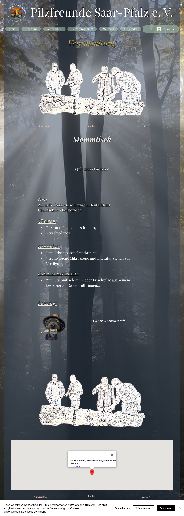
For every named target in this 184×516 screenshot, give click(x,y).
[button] (31, 29)
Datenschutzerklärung (33, 511)
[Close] (180, 508)
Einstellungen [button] (122, 508)
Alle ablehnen (143, 508)
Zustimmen (166, 508)
